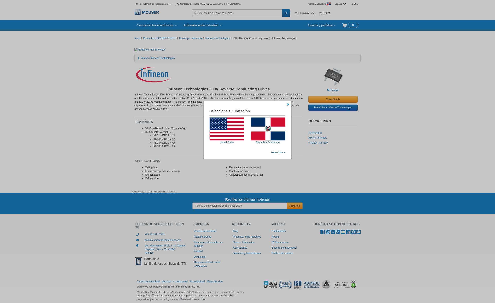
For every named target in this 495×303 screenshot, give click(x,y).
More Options (278, 152)
